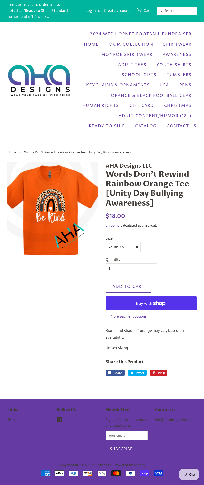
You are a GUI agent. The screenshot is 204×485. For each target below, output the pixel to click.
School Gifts (139, 75)
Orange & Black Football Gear (151, 95)
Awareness (177, 54)
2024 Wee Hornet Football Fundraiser (141, 34)
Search (12, 419)
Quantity (113, 259)
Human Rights (100, 105)
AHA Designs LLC (100, 465)
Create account (117, 10)
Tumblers (179, 75)
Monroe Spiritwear (127, 54)
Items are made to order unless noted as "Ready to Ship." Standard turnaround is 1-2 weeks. (37, 10)
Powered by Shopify (130, 465)
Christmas (178, 105)
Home (91, 44)
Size (109, 238)
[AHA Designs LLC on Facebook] (59, 421)
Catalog (145, 126)
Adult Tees (132, 65)
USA (164, 85)
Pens (185, 85)
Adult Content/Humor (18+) (155, 116)
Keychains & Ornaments (118, 85)
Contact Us (182, 126)
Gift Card (141, 105)
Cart (147, 10)
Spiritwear (177, 44)
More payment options (128, 316)
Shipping (113, 225)
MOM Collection (131, 44)
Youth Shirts (174, 65)
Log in (91, 10)
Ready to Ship (107, 126)
